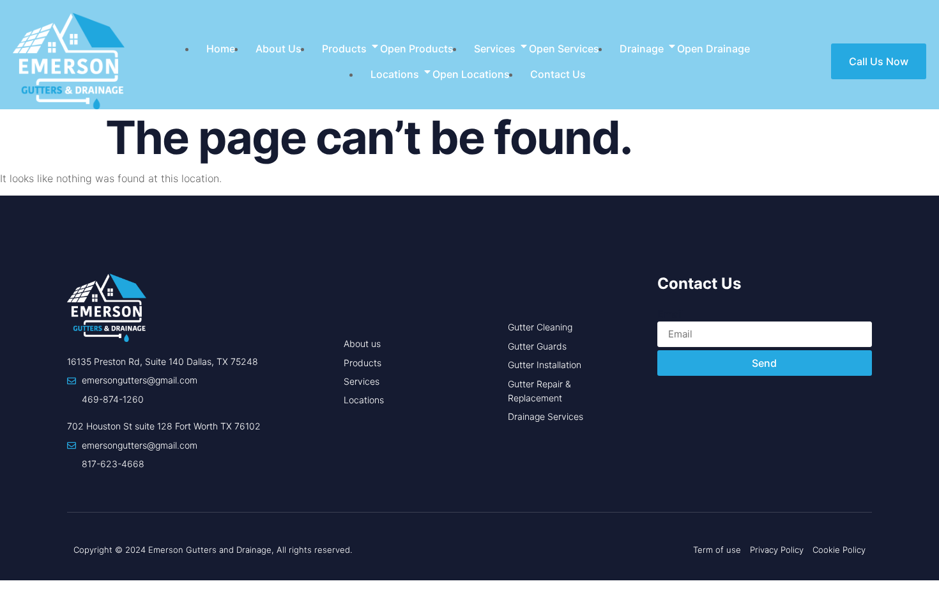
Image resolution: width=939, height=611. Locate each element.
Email (670, 313)
